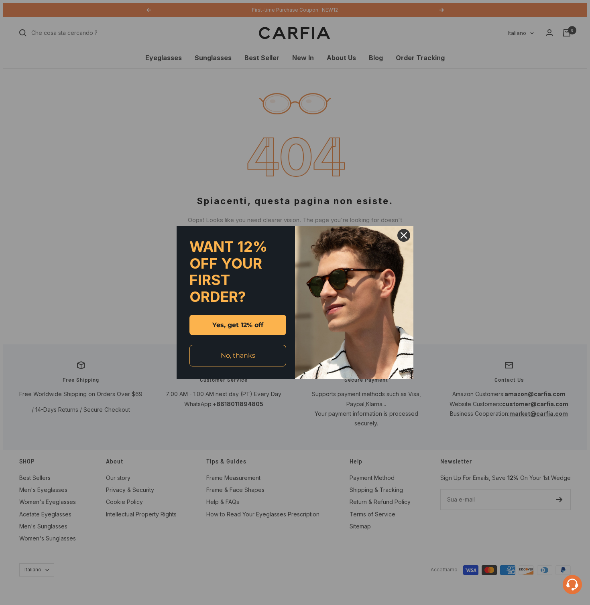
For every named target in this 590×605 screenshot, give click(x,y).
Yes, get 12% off (237, 325)
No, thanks (238, 355)
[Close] (403, 235)
